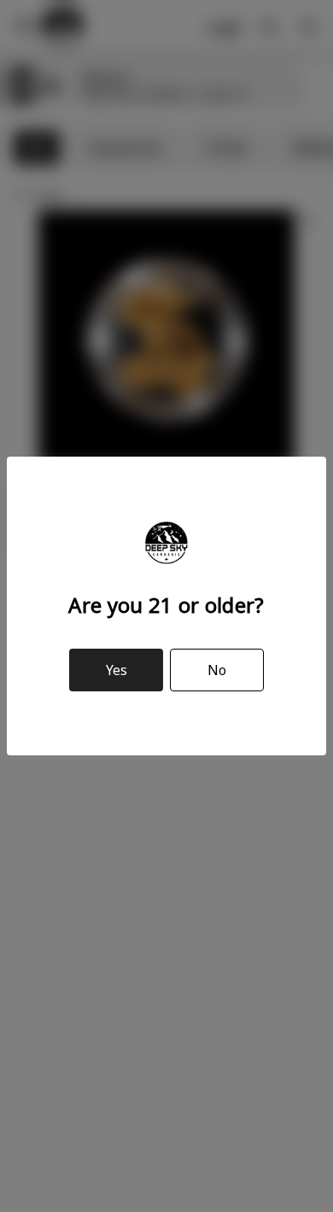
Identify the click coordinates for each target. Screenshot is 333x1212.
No (216, 670)
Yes (116, 670)
